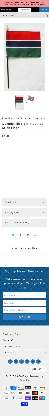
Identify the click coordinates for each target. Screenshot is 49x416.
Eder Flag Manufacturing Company (23, 118)
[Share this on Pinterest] (28, 235)
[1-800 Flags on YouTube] (16, 361)
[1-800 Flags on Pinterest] (21, 361)
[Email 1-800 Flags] (38, 361)
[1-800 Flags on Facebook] (10, 361)
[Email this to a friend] (35, 235)
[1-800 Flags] (24, 10)
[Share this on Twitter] (13, 235)
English (37, 368)
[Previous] (4, 57)
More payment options (24, 196)
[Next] (44, 57)
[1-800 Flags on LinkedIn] (32, 361)
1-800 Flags (21, 376)
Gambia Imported (33, 157)
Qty (4, 166)
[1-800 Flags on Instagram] (27, 361)
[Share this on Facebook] (20, 235)
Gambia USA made (12, 157)
